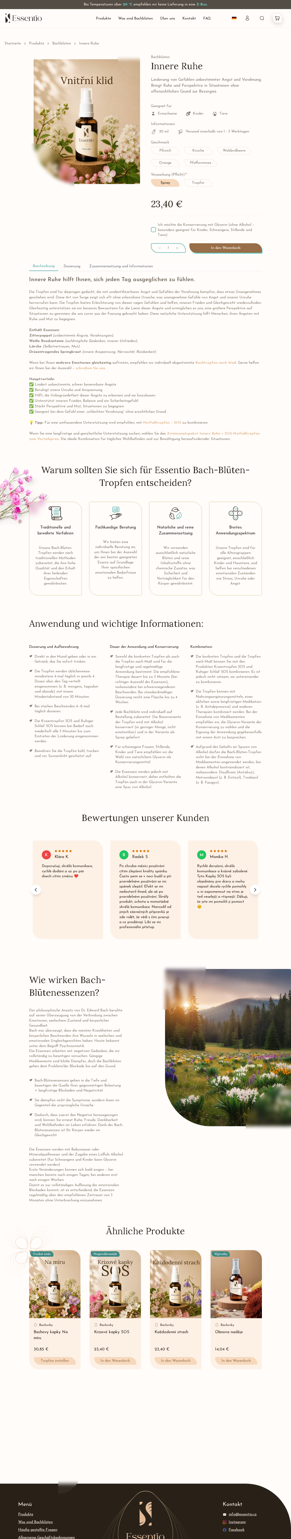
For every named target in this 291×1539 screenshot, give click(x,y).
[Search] (262, 18)
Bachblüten (61, 43)
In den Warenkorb (226, 248)
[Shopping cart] (277, 18)
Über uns (167, 18)
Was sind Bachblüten (135, 18)
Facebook (236, 1530)
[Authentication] (247, 18)
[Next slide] (255, 890)
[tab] (43, 266)
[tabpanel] (145, 359)
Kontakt (189, 18)
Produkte (103, 18)
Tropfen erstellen (55, 1361)
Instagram (237, 1522)
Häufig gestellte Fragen (37, 1530)
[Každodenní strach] (175, 1284)
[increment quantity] (177, 248)
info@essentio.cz (243, 1514)
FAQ (207, 18)
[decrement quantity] (159, 248)
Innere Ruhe (89, 43)
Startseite (13, 43)
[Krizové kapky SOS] (115, 1284)
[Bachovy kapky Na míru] (54, 1284)
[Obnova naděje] (236, 1284)
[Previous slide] (36, 890)
